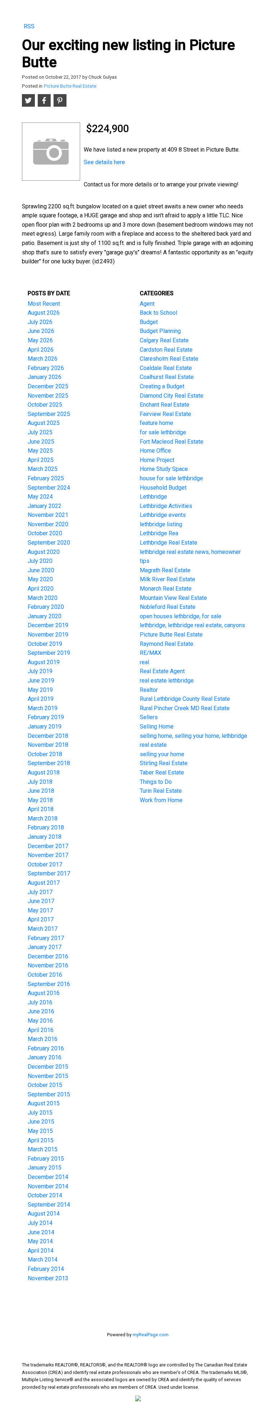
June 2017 (41, 901)
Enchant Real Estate (164, 404)
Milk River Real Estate (167, 579)
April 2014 (41, 1250)
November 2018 (48, 744)
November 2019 (48, 634)
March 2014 (43, 1259)
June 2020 (41, 570)
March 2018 (43, 818)
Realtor (149, 689)
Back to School (158, 312)
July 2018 (40, 781)
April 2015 (41, 1140)
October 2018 (45, 754)
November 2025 (48, 395)
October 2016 (45, 974)
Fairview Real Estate (165, 414)
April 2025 (41, 460)
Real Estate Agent (162, 671)
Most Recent (44, 303)
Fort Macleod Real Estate (171, 441)
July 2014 (40, 1223)
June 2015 (41, 1121)
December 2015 (48, 1066)
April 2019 (41, 698)
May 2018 (40, 800)
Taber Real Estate (162, 772)
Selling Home (157, 726)
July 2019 (40, 671)
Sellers (149, 717)
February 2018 (46, 827)
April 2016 (41, 1030)
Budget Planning (160, 331)
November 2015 (48, 1076)
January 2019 (44, 726)
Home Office (155, 450)
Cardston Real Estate (166, 349)
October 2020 (45, 533)
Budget (149, 322)
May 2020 (40, 579)
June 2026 (41, 331)
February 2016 (46, 1048)
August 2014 (44, 1213)
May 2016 (40, 1020)
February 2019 (46, 717)
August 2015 (44, 1103)
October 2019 (45, 643)
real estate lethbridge (167, 680)
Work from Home (161, 800)
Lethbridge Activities (166, 506)
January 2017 (44, 947)
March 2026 (43, 358)
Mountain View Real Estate (173, 597)
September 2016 (49, 984)
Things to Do (156, 781)
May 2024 (40, 496)
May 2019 (40, 689)
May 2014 (40, 1241)
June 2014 (41, 1232)
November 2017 (48, 855)
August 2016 (44, 993)
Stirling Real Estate (164, 763)
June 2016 (41, 1011)
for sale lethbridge (163, 432)
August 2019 (44, 662)
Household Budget (163, 487)
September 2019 (49, 652)
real (144, 662)
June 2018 (41, 790)
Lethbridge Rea (159, 533)
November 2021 (48, 515)
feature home (156, 423)
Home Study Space (164, 469)
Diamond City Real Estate (171, 395)
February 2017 (46, 938)
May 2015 (40, 1131)
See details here (104, 162)
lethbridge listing (161, 524)
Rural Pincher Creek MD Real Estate (185, 708)
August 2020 (44, 552)
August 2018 (44, 772)
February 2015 (46, 1158)
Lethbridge (153, 496)
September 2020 (49, 542)
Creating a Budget (162, 386)
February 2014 (46, 1269)
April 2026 (41, 349)
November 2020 (48, 524)
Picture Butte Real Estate (70, 86)
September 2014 (49, 1204)
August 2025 (44, 423)
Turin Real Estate (161, 790)
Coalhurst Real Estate (167, 377)
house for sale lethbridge (171, 478)
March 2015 (43, 1149)
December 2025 (48, 386)
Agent (147, 303)
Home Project (157, 460)
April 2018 (41, 809)
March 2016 (43, 1039)
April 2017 (41, 919)
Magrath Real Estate (165, 570)
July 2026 (40, 322)
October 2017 (45, 864)
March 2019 (43, 708)
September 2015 (49, 1094)
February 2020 (46, 606)
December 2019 (48, 625)
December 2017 (48, 846)
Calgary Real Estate (164, 340)
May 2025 (40, 450)
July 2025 (40, 432)
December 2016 (48, 956)
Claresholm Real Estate (169, 358)
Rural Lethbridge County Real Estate (185, 698)
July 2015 (40, 1112)
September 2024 (49, 487)
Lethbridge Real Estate (168, 542)
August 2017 (44, 882)
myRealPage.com (151, 1334)
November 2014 (48, 1186)
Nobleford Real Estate (168, 606)
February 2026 (46, 368)
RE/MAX (150, 652)
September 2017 (49, 873)
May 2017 (40, 910)
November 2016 (48, 965)
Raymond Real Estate (166, 643)
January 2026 (44, 377)
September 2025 (49, 414)
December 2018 (48, 735)
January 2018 (44, 836)
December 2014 (48, 1177)
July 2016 (40, 1002)
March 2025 (43, 469)
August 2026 (44, 312)
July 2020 (40, 560)
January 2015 (44, 1167)
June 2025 (41, 441)
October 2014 (45, 1195)
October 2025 (45, 404)
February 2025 (46, 478)
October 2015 (45, 1085)
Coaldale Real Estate (166, 368)
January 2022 (44, 506)
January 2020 (44, 616)
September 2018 (49, 763)
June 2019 (41, 680)
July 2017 (40, 892)
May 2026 (40, 340)
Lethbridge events (163, 515)
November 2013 (48, 1278)
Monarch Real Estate (166, 588)
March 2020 (43, 597)
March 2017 (43, 928)
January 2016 (44, 1057)
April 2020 (41, 588)
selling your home (162, 754)
